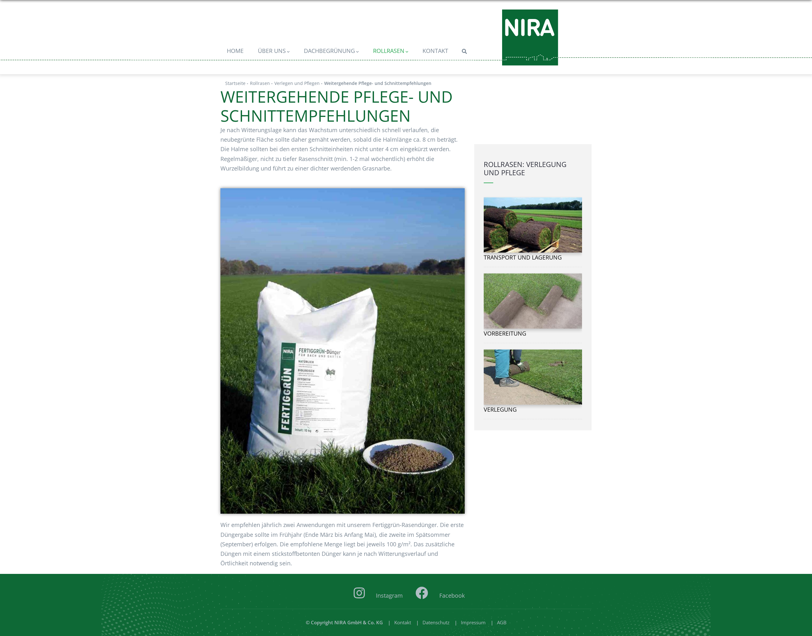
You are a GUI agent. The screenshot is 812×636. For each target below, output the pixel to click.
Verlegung (500, 409)
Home (235, 51)
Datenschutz (435, 622)
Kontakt (435, 51)
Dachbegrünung (329, 51)
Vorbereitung (505, 333)
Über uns (272, 51)
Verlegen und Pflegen (297, 83)
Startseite (235, 83)
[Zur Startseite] (530, 38)
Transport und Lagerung (523, 257)
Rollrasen (388, 51)
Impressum (473, 622)
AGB (502, 622)
